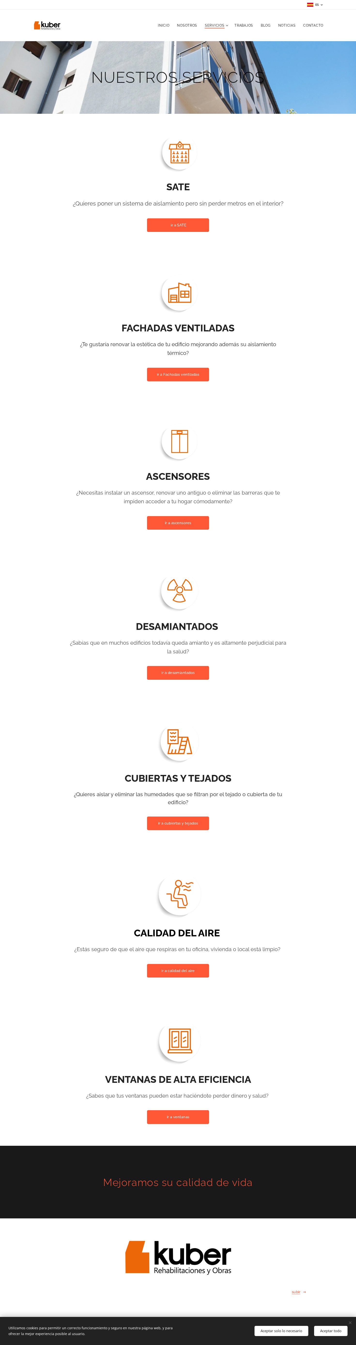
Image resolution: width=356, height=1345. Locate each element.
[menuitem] (165, 25)
